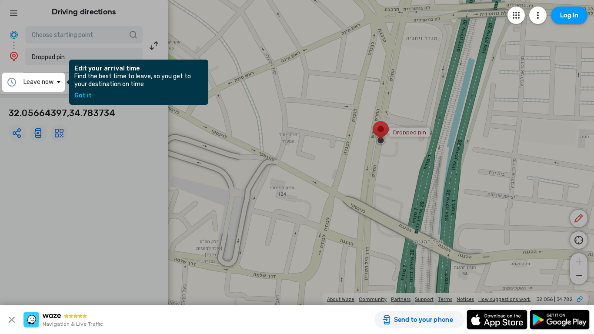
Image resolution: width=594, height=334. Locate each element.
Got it (83, 95)
